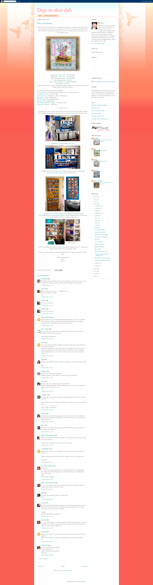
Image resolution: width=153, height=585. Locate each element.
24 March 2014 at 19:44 (47, 541)
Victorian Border (70, 78)
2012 (95, 271)
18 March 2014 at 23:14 (47, 391)
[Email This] (55, 270)
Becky (42, 425)
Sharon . (95, 160)
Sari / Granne (44, 329)
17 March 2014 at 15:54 (47, 297)
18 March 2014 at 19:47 (47, 378)
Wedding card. (103, 161)
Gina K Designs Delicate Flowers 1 (106, 140)
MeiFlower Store (96, 108)
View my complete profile (98, 43)
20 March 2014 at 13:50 (47, 432)
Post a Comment (43, 558)
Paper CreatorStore (96, 113)
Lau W (43, 289)
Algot (60, 247)
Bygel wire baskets (53, 213)
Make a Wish (62, 75)
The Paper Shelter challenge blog (100, 119)
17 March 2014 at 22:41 (47, 325)
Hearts (101, 172)
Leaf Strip (69, 80)
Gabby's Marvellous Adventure (102, 260)
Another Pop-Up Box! (100, 232)
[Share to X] (58, 270)
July (96, 218)
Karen (42, 342)
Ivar (80, 247)
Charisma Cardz (41, 101)
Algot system (58, 171)
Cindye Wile (44, 545)
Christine (95, 138)
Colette (102, 23)
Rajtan (83, 171)
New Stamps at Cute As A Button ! (106, 183)
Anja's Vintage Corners (59, 82)
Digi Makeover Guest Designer (102, 258)
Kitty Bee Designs (41, 99)
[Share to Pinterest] (62, 270)
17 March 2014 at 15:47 (47, 285)
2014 (95, 204)
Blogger (84, 581)
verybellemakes (45, 449)
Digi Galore (40, 97)
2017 (95, 196)
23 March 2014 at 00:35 (47, 499)
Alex (60, 143)
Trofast (81, 215)
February (97, 263)
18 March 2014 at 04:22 (47, 339)
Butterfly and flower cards (101, 251)
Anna (42, 359)
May (96, 223)
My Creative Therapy (47, 466)
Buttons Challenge (99, 247)
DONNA (43, 300)
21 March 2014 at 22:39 (47, 479)
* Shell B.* (44, 395)
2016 (95, 199)
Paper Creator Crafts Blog (98, 110)
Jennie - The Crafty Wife (48, 483)
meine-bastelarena (46, 317)
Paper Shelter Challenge (43, 104)
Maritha (95, 170)
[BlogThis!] (57, 270)
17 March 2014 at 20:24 (47, 305)
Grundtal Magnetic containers (57, 215)
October (97, 211)
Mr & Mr (97, 239)
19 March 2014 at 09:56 (47, 421)
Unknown (43, 532)
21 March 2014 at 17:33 (47, 462)
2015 (95, 201)
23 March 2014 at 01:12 (47, 516)
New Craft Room (99, 242)
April (96, 225)
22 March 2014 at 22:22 (47, 489)
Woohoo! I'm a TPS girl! (101, 237)
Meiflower (67, 83)
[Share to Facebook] (60, 270)
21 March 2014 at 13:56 (47, 445)
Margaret (43, 520)
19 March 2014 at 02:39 (47, 410)
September (98, 213)
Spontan (41, 215)
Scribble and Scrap (42, 96)
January (97, 266)
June (96, 220)
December (97, 206)
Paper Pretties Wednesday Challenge (46, 102)
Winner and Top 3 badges (51, 15)
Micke (69, 215)
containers (60, 173)
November (98, 208)
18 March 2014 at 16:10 (47, 356)
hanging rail (52, 173)
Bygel (71, 173)
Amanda (43, 413)
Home (40, 15)
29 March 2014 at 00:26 (47, 555)
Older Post (84, 566)
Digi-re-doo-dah (54, 10)
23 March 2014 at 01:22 (47, 528)
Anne (42, 381)
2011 (95, 273)
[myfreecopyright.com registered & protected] (103, 81)
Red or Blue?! (98, 249)
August (97, 215)
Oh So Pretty (62, 77)
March (97, 227)
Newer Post (41, 566)
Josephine (43, 371)
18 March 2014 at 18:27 (47, 367)
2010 (95, 276)
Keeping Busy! (103, 150)
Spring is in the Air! (100, 244)
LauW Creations (97, 181)
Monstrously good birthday (101, 234)
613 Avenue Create (42, 92)
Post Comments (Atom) (66, 570)
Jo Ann (43, 503)
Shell (42, 493)
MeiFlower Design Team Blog (99, 105)
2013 (95, 269)
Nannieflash (44, 279)
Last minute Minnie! (100, 230)
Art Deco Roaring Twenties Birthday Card (101, 254)
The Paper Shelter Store (98, 116)
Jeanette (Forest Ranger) (48, 435)
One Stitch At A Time (42, 94)
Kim (94, 149)
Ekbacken (71, 143)
